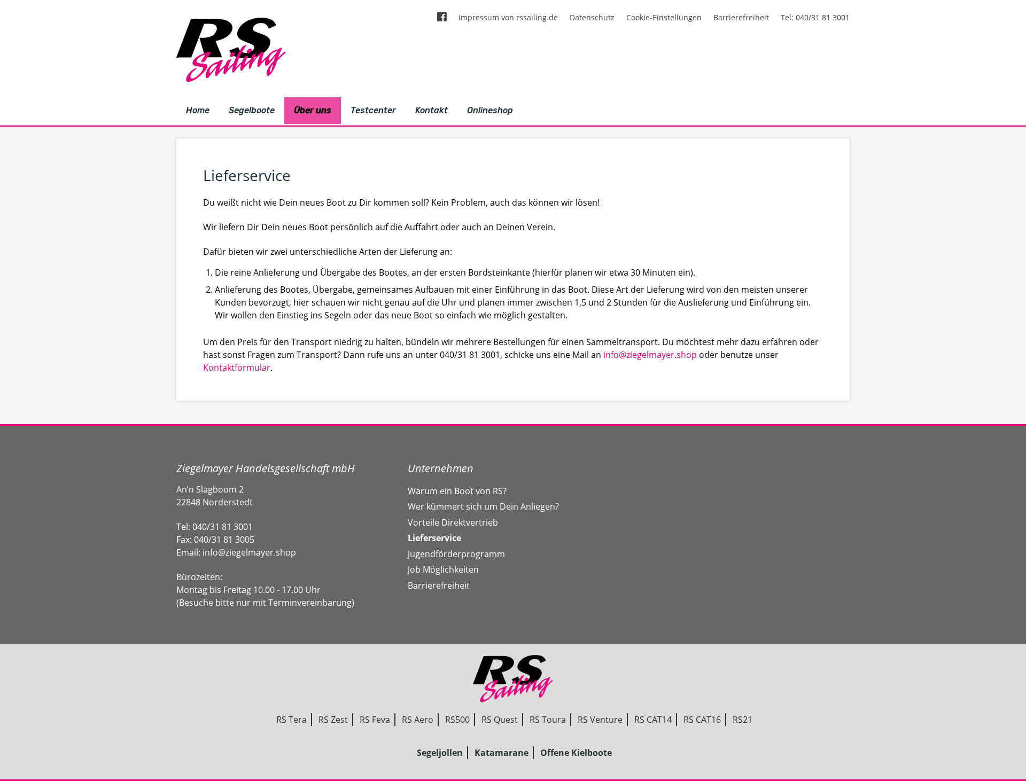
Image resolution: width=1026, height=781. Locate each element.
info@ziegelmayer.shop (650, 355)
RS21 (742, 719)
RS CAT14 (653, 719)
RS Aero (417, 719)
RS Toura (548, 719)
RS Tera (291, 719)
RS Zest (333, 719)
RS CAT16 (702, 719)
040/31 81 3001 (222, 527)
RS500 (457, 719)
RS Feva (375, 719)
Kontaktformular (236, 367)
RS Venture (600, 719)
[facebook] (442, 18)
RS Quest (499, 719)
